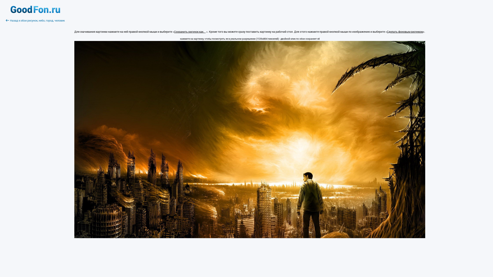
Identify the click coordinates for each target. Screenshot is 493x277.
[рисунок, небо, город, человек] (249, 237)
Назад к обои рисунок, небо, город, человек (37, 20)
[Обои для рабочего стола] (35, 12)
